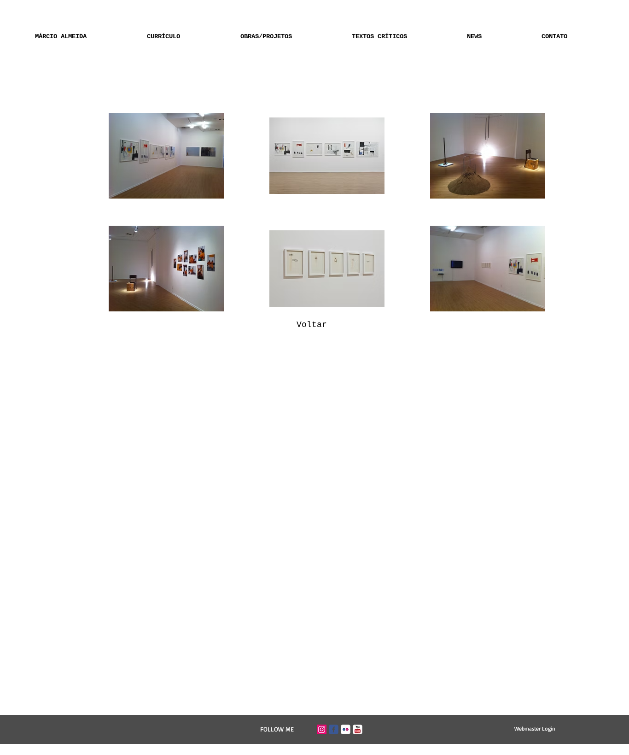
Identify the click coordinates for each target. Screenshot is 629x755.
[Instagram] (321, 729)
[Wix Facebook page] (333, 729)
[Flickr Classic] (345, 729)
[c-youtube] (357, 729)
